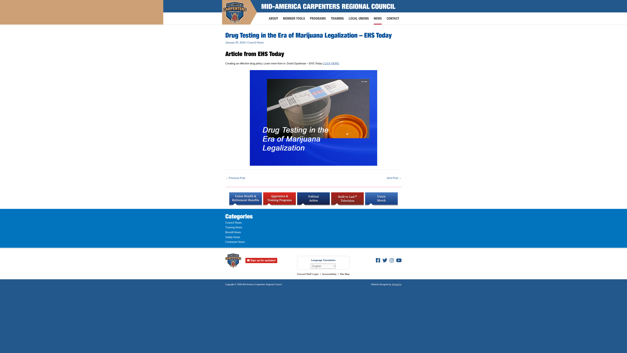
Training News (233, 227)
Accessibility (329, 274)
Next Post (394, 178)
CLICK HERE (331, 63)
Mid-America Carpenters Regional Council (328, 6)
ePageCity (397, 284)
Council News (255, 42)
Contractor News (235, 242)
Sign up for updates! (263, 260)
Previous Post (235, 178)
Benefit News (233, 232)
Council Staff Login (308, 274)
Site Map (345, 274)
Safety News (232, 237)
